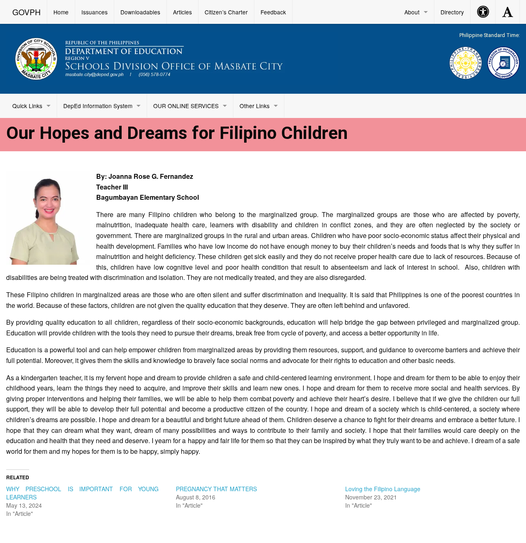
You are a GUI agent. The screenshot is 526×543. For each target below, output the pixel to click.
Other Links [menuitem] (255, 106)
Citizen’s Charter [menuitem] (226, 12)
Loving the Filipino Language (382, 489)
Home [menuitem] (61, 12)
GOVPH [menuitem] (26, 11)
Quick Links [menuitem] (27, 106)
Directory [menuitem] (452, 12)
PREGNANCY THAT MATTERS (216, 489)
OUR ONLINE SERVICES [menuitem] (186, 106)
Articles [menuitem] (182, 12)
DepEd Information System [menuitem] (97, 106)
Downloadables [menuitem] (140, 12)
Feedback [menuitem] (273, 12)
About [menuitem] (412, 12)
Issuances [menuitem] (94, 12)
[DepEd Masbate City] (172, 57)
